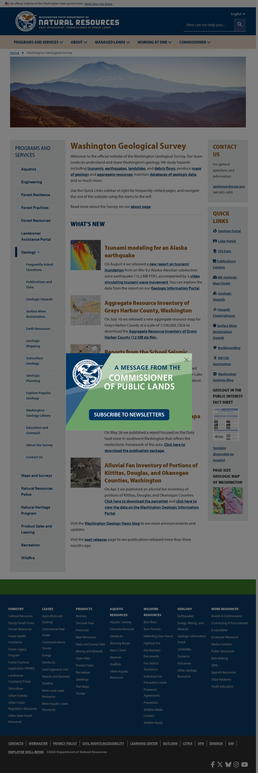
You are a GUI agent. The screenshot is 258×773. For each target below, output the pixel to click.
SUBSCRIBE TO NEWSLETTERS (129, 414)
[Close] (186, 360)
